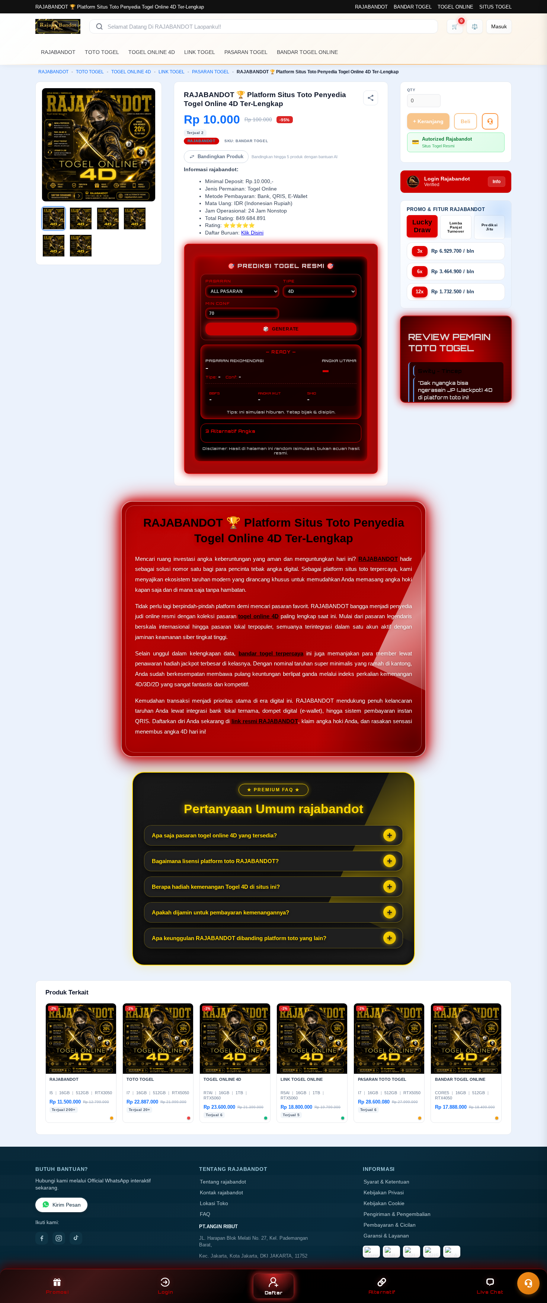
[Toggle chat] (528, 1283)
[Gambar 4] (135, 218)
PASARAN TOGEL (246, 52)
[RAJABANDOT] (57, 26)
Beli (465, 121)
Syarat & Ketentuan (386, 1182)
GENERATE (281, 329)
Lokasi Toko (214, 1203)
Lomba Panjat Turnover (455, 227)
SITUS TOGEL (495, 7)
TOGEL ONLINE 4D (151, 52)
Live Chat (490, 1292)
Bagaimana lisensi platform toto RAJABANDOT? (215, 861)
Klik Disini (252, 233)
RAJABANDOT (371, 7)
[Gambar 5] (53, 246)
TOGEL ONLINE (455, 7)
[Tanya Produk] (490, 121)
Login (165, 1292)
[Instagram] (58, 1238)
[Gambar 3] (108, 218)
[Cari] (99, 26)
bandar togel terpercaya (271, 653)
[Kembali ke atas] (530, 1265)
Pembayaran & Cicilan (390, 1225)
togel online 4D (258, 616)
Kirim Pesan (66, 1205)
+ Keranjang (428, 121)
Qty (411, 90)
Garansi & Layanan (386, 1236)
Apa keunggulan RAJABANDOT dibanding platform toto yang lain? (239, 938)
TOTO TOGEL (102, 52)
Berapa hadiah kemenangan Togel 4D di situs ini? (216, 887)
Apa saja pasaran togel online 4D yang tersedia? (214, 835)
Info (496, 181)
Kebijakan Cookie (384, 1203)
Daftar (274, 1293)
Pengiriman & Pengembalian (397, 1214)
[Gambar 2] (81, 218)
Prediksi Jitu (490, 227)
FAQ (205, 1214)
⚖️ (474, 26)
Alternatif (382, 1292)
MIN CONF (217, 303)
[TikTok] (76, 1238)
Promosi (57, 1292)
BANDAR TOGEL (413, 7)
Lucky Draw (422, 226)
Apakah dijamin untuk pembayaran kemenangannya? (220, 912)
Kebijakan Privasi (384, 1192)
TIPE (289, 281)
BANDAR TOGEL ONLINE (307, 52)
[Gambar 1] (53, 218)
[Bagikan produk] (370, 97)
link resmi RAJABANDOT (264, 721)
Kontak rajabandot (221, 1192)
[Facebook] (41, 1238)
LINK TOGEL (199, 52)
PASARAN (218, 281)
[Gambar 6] (81, 246)
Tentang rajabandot (223, 1182)
